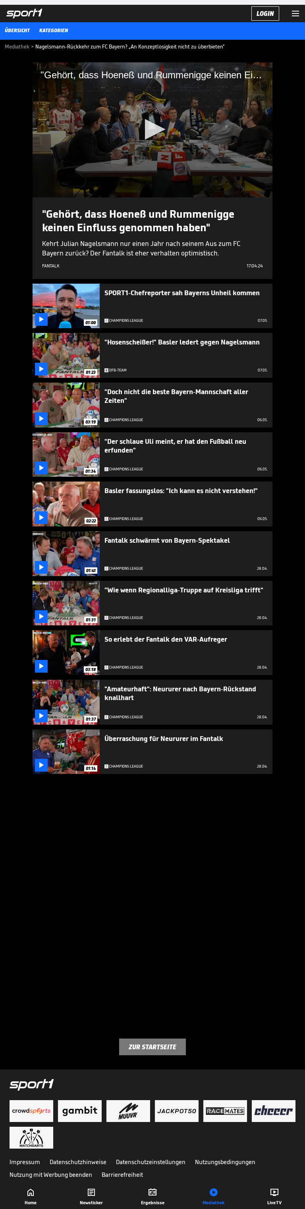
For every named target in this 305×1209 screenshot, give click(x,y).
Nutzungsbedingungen (225, 1162)
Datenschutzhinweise (78, 1162)
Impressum (25, 1162)
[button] (152, 129)
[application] (152, 129)
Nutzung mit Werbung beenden (51, 1174)
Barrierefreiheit (122, 1174)
